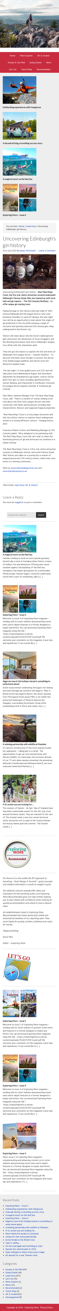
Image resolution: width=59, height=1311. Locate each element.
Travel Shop (10, 1291)
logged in (19, 502)
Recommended (12, 1287)
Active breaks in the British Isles (20, 1239)
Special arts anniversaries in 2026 (20, 1249)
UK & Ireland (31, 485)
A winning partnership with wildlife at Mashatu (24, 744)
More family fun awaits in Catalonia (22, 1233)
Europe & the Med (14, 1269)
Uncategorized (12, 1297)
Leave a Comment (47, 250)
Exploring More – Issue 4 (14, 215)
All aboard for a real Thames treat (21, 1255)
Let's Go (9, 1278)
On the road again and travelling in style (23, 1246)
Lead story (19, 485)
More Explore (11, 1281)
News (8, 1284)
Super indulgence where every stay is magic (25, 1252)
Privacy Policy (46, 1307)
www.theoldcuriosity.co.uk (15, 471)
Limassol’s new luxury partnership (20, 1236)
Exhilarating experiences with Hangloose (22, 107)
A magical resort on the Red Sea (17, 179)
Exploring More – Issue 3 (14, 1153)
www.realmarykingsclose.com (24, 467)
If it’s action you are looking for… (18, 804)
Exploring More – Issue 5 (14, 1021)
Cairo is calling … (13, 1242)
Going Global (11, 1272)
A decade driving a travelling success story (22, 143)
